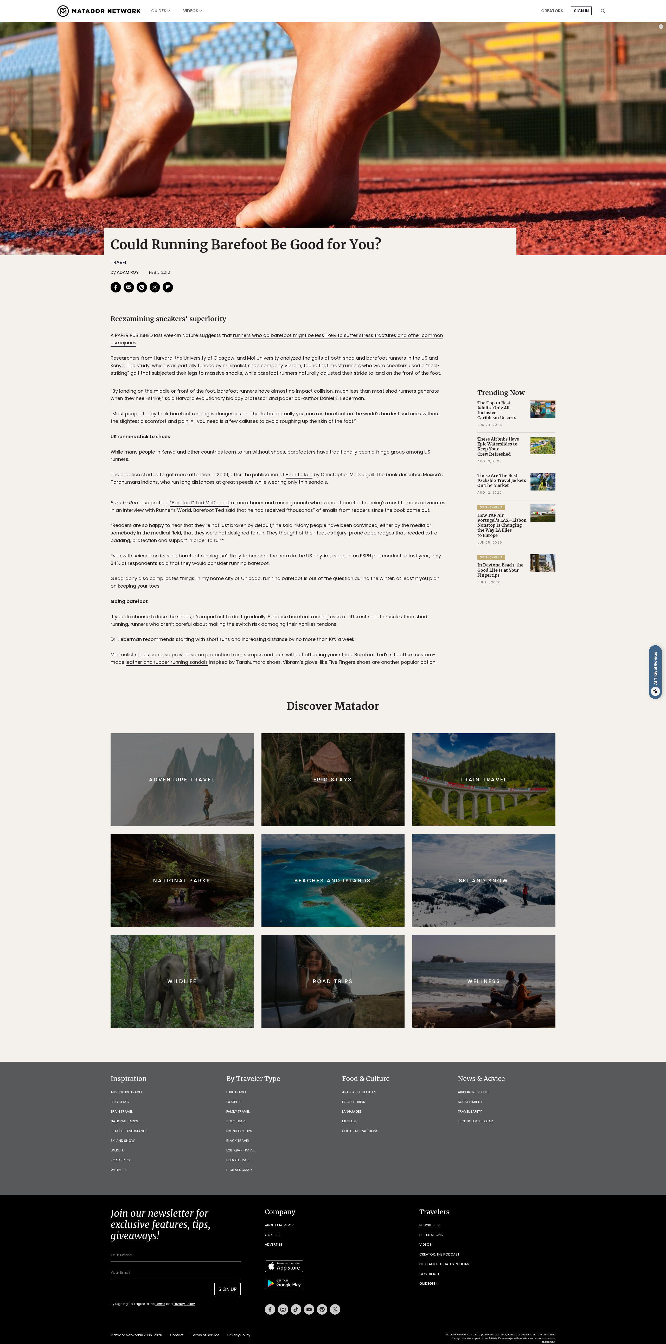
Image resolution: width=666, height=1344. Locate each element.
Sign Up (385, 694)
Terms (340, 707)
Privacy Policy (364, 707)
